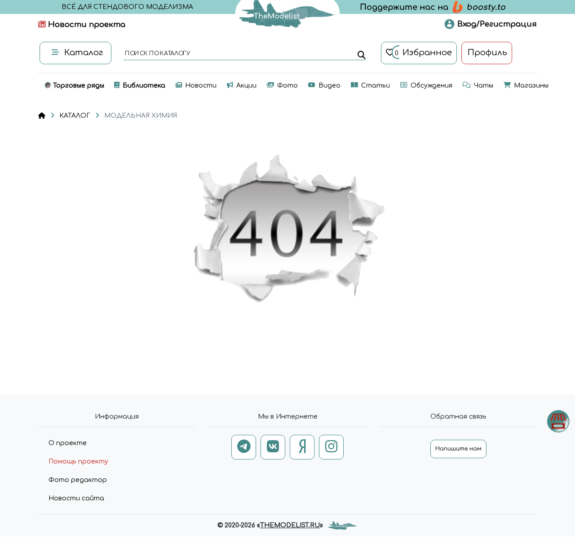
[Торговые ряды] (558, 421)
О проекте (68, 443)
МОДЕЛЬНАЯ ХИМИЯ (140, 115)
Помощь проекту (78, 461)
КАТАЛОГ (74, 115)
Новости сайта (76, 498)
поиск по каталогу (157, 54)
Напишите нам (458, 449)
